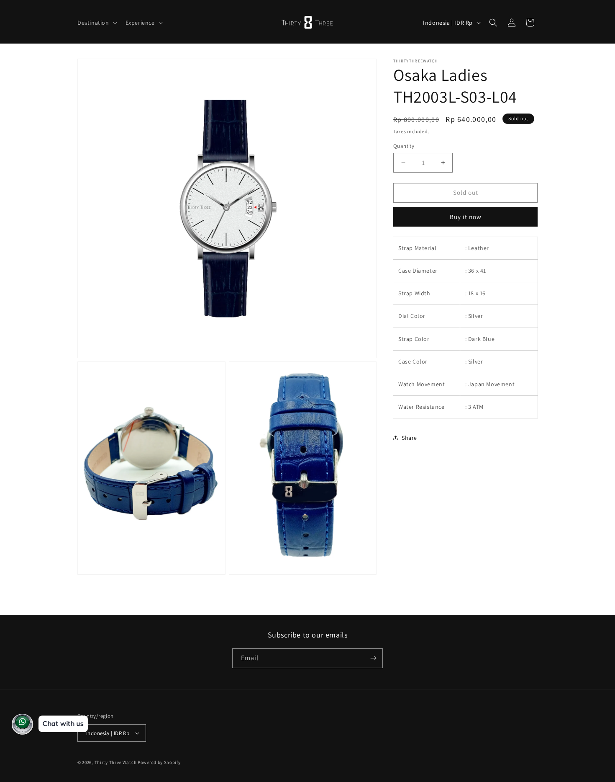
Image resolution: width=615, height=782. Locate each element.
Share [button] (409, 437)
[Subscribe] (373, 658)
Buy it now (466, 217)
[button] (96, 22)
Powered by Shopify (159, 762)
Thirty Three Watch (116, 762)
